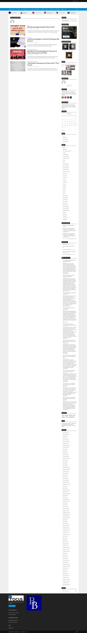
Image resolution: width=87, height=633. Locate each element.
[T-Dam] (63, 64)
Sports (42, 9)
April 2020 (64, 497)
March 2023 (65, 465)
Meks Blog (67, 257)
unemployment (71, 417)
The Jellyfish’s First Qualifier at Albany (73, 13)
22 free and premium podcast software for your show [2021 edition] (69, 325)
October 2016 (65, 549)
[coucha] (67, 64)
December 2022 (66, 467)
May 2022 (64, 476)
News (14, 9)
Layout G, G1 (65, 182)
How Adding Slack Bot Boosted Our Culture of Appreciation (69, 261)
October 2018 (65, 515)
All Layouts (65, 149)
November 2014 (66, 580)
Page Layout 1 (65, 195)
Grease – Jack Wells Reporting (68, 225)
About (62, 9)
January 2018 (65, 527)
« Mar (63, 130)
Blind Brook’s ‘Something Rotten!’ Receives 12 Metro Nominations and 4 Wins (42, 52)
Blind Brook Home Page (13, 622)
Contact (64, 152)
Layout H (64, 184)
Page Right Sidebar (66, 210)
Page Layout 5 (65, 202)
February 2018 (65, 525)
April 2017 (64, 540)
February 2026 (65, 434)
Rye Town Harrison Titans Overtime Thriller (50, 13)
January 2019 (65, 510)
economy (66, 415)
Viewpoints (51, 9)
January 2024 (65, 456)
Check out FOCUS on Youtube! (14, 612)
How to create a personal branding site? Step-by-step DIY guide (69, 371)
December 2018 (66, 512)
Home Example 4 (66, 169)
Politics (46, 9)
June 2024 (64, 449)
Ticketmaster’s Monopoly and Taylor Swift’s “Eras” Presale (43, 64)
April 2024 (64, 452)
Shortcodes (65, 214)
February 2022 (65, 480)
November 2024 (66, 445)
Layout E (64, 178)
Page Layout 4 (65, 201)
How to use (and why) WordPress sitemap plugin (69, 308)
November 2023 (66, 458)
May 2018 (64, 519)
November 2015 (66, 566)
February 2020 (65, 499)
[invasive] (71, 64)
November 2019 (66, 501)
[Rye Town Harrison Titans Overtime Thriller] (45, 13)
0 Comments (36, 28)
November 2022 (66, 469)
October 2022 (65, 471)
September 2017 (66, 534)
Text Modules (65, 217)
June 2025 (64, 436)
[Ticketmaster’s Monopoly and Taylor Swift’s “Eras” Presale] (17, 66)
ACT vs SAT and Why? (61, 12)
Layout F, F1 (65, 180)
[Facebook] (68, 97)
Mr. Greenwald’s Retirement (25, 13)
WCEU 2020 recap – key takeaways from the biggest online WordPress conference (69, 398)
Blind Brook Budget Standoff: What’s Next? (41, 27)
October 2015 (65, 567)
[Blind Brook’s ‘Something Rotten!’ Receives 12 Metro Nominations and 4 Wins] (17, 54)
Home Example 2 (66, 165)
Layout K (64, 189)
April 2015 (64, 571)
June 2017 (64, 536)
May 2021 (64, 486)
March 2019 (65, 506)
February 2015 (65, 575)
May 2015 (64, 569)
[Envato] (63, 97)
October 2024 (65, 447)
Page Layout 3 (65, 199)
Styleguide (65, 215)
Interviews (57, 9)
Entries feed (65, 137)
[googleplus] (65, 97)
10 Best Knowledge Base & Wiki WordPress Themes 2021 (68, 276)
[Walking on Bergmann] (68, 67)
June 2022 (64, 475)
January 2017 (65, 545)
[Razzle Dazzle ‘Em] (9, 13)
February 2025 (65, 441)
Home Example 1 (66, 163)
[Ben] (69, 73)
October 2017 (65, 532)
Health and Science (25, 9)
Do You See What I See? (72, 238)
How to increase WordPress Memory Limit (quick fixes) (69, 293)
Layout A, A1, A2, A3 (66, 171)
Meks (19, 631)
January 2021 (65, 491)
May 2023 (64, 462)
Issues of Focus (12, 605)
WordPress (26, 631)
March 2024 (65, 454)
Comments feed (65, 139)
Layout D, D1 (65, 176)
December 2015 (66, 564)
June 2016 (64, 553)
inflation (63, 417)
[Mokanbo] (72, 67)
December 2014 (66, 579)
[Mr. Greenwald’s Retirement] (21, 13)
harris (74, 415)
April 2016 (64, 556)
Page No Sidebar (66, 208)
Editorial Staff (11, 627)
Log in (64, 135)
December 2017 (66, 528)
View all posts (69, 85)
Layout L (64, 191)
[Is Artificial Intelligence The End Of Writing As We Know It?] (17, 42)
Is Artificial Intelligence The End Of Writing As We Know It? (43, 40)
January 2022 (65, 482)
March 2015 (65, 573)
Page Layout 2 (65, 197)
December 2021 (66, 484)
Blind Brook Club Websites (13, 620)
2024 (63, 415)
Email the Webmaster (12, 614)
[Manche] (64, 73)
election (70, 415)
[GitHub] (71, 97)
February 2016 (65, 560)
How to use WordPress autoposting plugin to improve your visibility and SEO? (69, 356)
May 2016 (64, 554)
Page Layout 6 (65, 204)
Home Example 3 (66, 167)
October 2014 (65, 582)
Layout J (64, 188)
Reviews (64, 212)
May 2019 (64, 502)
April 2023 (64, 463)
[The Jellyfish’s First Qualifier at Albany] (68, 13)
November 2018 (66, 514)
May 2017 (64, 538)
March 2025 (65, 439)
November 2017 (66, 530)
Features (18, 9)
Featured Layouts (66, 156)
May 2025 (64, 437)
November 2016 (66, 547)
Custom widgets (66, 154)
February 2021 (65, 489)
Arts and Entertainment (35, 9)
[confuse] (74, 64)
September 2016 (66, 551)
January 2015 (65, 577)
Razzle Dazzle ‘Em (13, 12)
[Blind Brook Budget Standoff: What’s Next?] (17, 30)
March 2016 (65, 558)
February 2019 (65, 508)
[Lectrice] (63, 66)
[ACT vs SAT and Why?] (56, 13)
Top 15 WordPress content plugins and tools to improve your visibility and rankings (69, 384)
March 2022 (65, 478)
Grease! (64, 226)
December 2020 (66, 493)
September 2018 (66, 517)
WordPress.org (65, 141)
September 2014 (66, 584)
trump (67, 417)
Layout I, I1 (65, 186)
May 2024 (64, 450)
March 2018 (65, 523)
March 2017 (65, 541)
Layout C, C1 (65, 175)
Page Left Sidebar (66, 206)
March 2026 (65, 432)
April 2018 (64, 521)
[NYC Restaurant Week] (33, 13)
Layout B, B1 (65, 173)
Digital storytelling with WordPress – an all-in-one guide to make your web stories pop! (69, 341)
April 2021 (64, 488)
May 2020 (64, 495)
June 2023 (64, 460)
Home (10, 9)
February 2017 (65, 543)
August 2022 (65, 473)
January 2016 (65, 562)
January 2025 (65, 443)
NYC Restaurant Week (38, 12)
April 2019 (64, 504)
